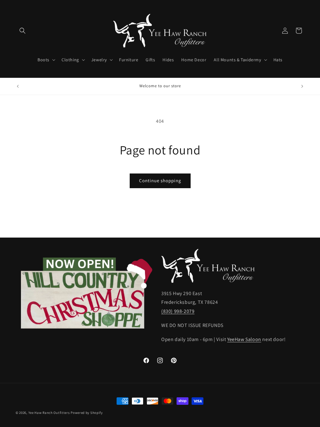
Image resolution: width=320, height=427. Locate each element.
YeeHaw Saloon (244, 339)
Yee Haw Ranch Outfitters (49, 412)
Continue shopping (160, 180)
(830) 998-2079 (177, 311)
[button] (22, 31)
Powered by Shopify (87, 412)
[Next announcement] (302, 86)
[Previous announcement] (18, 86)
